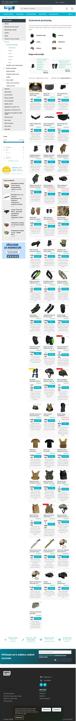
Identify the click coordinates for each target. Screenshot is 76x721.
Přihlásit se (42, 693)
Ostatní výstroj (10, 86)
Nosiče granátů (10, 71)
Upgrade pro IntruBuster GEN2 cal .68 (13, 113)
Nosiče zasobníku (11, 68)
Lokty (9, 53)
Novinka (15, 152)
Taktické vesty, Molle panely (14, 65)
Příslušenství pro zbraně (11, 27)
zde (25, 713)
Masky (6, 36)
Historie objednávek (44, 698)
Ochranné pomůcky (12, 44)
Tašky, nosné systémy (12, 83)
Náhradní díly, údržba (10, 30)
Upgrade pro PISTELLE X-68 (12, 110)
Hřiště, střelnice (9, 98)
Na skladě (15, 147)
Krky (9, 62)
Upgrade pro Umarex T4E (11, 107)
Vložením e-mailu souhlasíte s (52, 656)
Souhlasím (56, 709)
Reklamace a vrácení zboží (10, 698)
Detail (37, 161)
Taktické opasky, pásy (12, 74)
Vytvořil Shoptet (68, 719)
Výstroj (6, 42)
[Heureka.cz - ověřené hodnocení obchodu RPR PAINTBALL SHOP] (14, 170)
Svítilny (8, 77)
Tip (15, 155)
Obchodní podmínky (8, 693)
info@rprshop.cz (47, 677)
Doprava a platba (7, 701)
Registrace (42, 696)
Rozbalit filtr (13, 161)
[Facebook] (41, 684)
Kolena (10, 50)
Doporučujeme (8, 123)
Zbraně (6, 23)
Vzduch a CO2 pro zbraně (11, 39)
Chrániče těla (11, 47)
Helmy (10, 59)
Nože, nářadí (9, 80)
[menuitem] (8, 14)
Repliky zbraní (8, 104)
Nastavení (19, 717)
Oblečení (7, 89)
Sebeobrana (7, 92)
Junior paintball (8, 101)
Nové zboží (7, 120)
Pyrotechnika (8, 95)
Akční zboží (7, 126)
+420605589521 (47, 680)
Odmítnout (46, 709)
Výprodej (7, 129)
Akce (15, 150)
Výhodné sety (8, 117)
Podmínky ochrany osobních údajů (12, 696)
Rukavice (10, 56)
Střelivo (6, 33)
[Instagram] (45, 684)
